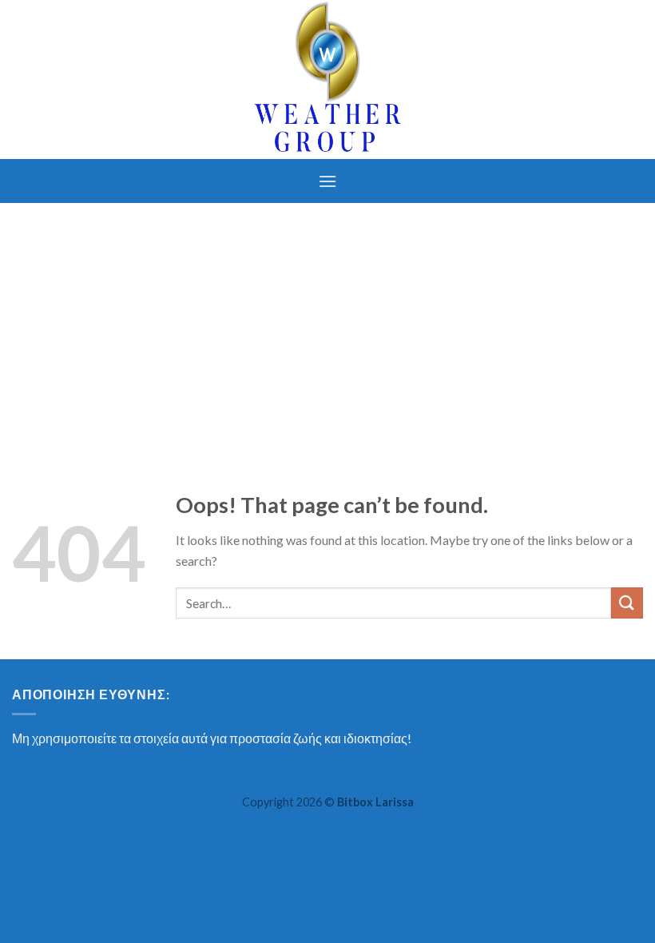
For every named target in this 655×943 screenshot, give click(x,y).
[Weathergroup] (327, 79)
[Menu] (327, 181)
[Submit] (627, 603)
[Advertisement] (327, 323)
